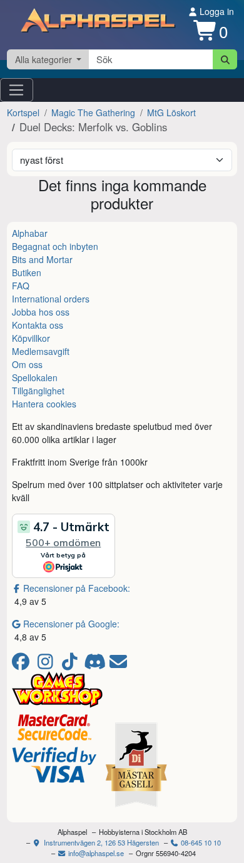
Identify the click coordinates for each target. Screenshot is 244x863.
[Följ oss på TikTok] (72, 664)
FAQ (20, 285)
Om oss (27, 364)
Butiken (26, 272)
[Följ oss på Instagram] (47, 664)
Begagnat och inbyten (55, 246)
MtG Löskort (171, 112)
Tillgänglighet (38, 390)
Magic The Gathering (93, 112)
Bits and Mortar (42, 259)
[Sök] (225, 59)
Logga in (215, 11)
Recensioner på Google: (71, 623)
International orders (50, 298)
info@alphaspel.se (95, 853)
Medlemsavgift (40, 351)
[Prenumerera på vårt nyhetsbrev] (118, 664)
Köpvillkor (31, 338)
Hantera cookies (44, 403)
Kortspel (23, 112)
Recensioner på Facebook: (76, 588)
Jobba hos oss (40, 312)
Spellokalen (35, 377)
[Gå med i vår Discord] (96, 664)
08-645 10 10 (200, 842)
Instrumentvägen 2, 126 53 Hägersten (100, 842)
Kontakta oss (37, 325)
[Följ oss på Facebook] (23, 664)
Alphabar (30, 233)
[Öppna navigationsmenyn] (16, 90)
